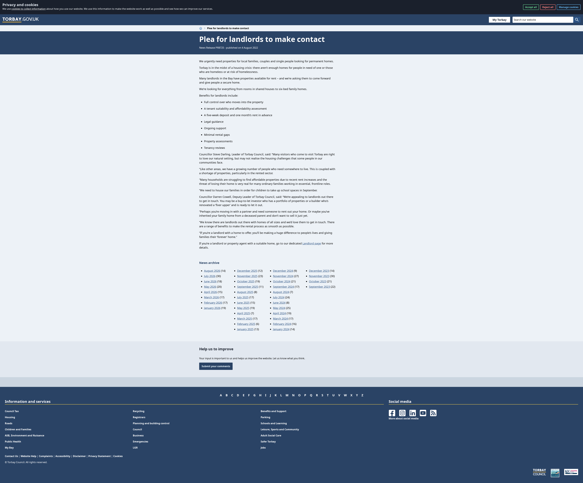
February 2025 (246, 324)
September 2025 (247, 286)
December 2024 (283, 271)
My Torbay (499, 20)
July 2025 (243, 297)
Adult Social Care (271, 435)
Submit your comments (216, 366)
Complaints (46, 456)
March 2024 (280, 318)
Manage (568, 7)
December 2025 (247, 271)
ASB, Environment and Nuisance (24, 435)
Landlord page (311, 243)
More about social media (404, 418)
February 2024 (282, 324)
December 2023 (319, 271)
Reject (547, 7)
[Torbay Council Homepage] (20, 20)
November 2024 (283, 276)
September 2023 (319, 286)
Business (138, 435)
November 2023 (319, 276)
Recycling (138, 411)
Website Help (28, 456)
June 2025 (243, 302)
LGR (135, 447)
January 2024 (281, 329)
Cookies (118, 456)
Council (137, 429)
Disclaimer (79, 456)
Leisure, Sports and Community (280, 429)
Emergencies (140, 441)
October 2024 (281, 281)
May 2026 (210, 286)
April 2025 (243, 313)
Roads (8, 423)
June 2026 (210, 281)
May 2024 (279, 308)
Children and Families (18, 429)
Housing (10, 417)
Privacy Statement (99, 456)
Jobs (263, 447)
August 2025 (245, 292)
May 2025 (243, 308)
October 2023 (317, 281)
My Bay (9, 447)
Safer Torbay (268, 441)
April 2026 (210, 292)
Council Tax (12, 411)
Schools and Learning (274, 423)
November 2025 (247, 276)
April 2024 (279, 313)
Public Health (13, 441)
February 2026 (213, 302)
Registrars (139, 417)
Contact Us (11, 456)
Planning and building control (151, 423)
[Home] (200, 28)
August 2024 (281, 292)
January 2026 (212, 308)
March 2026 (211, 297)
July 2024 (278, 297)
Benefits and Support (273, 411)
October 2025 (245, 281)
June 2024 (279, 302)
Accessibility (62, 456)
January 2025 (245, 329)
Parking (265, 417)
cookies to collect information (28, 8)
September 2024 (283, 286)
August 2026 (212, 271)
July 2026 (209, 276)
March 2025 (244, 318)
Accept (531, 7)
